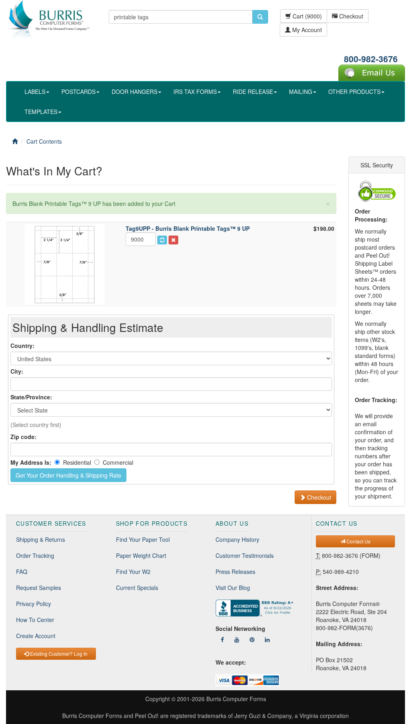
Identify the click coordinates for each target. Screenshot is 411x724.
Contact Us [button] (357, 541)
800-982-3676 (371, 59)
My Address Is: (30, 462)
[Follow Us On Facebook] (222, 639)
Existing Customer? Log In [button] (58, 653)
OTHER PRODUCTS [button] (354, 91)
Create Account (35, 636)
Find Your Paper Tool (143, 539)
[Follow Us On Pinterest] (252, 639)
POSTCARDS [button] (78, 91)
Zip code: (23, 437)
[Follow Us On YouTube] (236, 639)
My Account (306, 30)
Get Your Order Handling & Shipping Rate (68, 475)
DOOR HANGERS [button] (134, 91)
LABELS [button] (34, 91)
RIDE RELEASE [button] (253, 91)
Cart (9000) (306, 16)
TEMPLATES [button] (40, 112)
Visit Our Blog (233, 588)
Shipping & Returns (40, 539)
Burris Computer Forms (236, 699)
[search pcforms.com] (260, 17)
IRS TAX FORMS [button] (195, 91)
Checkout (350, 16)
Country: (22, 346)
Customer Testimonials (245, 555)
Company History (237, 539)
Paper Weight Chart (141, 555)
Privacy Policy (33, 604)
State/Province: (31, 397)
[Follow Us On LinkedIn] (267, 639)
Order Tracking (35, 555)
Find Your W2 (133, 571)
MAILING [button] (300, 91)
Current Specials (137, 588)
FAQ (21, 571)
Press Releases (235, 571)
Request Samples (38, 588)
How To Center (35, 620)
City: (16, 371)
